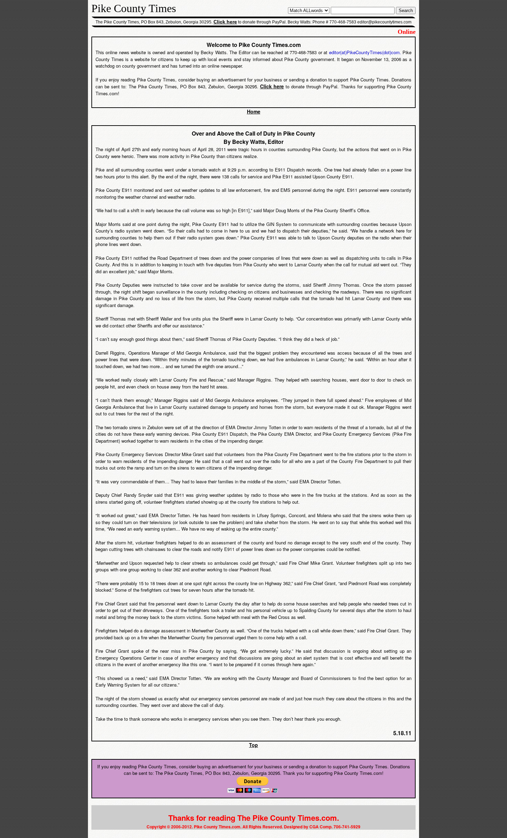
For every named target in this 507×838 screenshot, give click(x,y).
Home (253, 111)
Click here (225, 21)
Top (253, 744)
